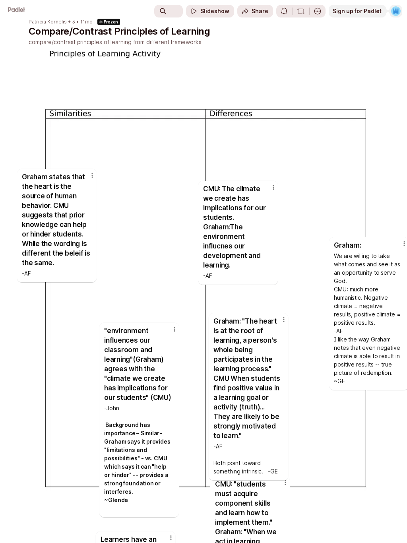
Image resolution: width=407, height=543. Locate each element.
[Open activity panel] (284, 11)
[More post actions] (268, 190)
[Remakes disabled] (301, 11)
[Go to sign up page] (396, 11)
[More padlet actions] (318, 11)
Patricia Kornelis (48, 22)
